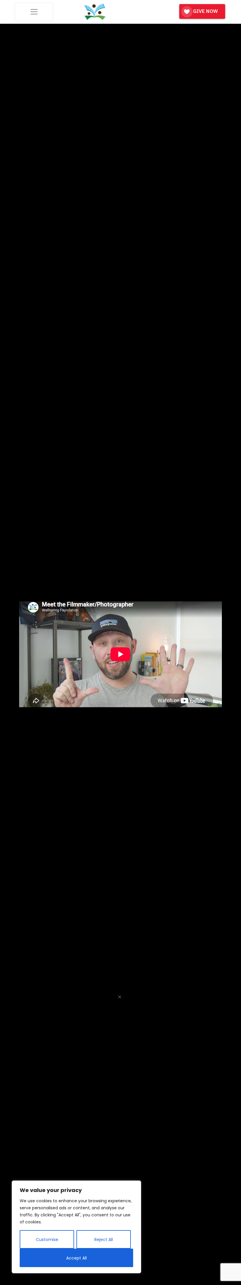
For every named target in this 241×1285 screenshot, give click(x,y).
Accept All (76, 1258)
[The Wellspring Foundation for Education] (95, 11)
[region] (76, 1227)
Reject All (103, 1239)
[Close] (119, 996)
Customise (47, 1239)
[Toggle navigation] (34, 12)
